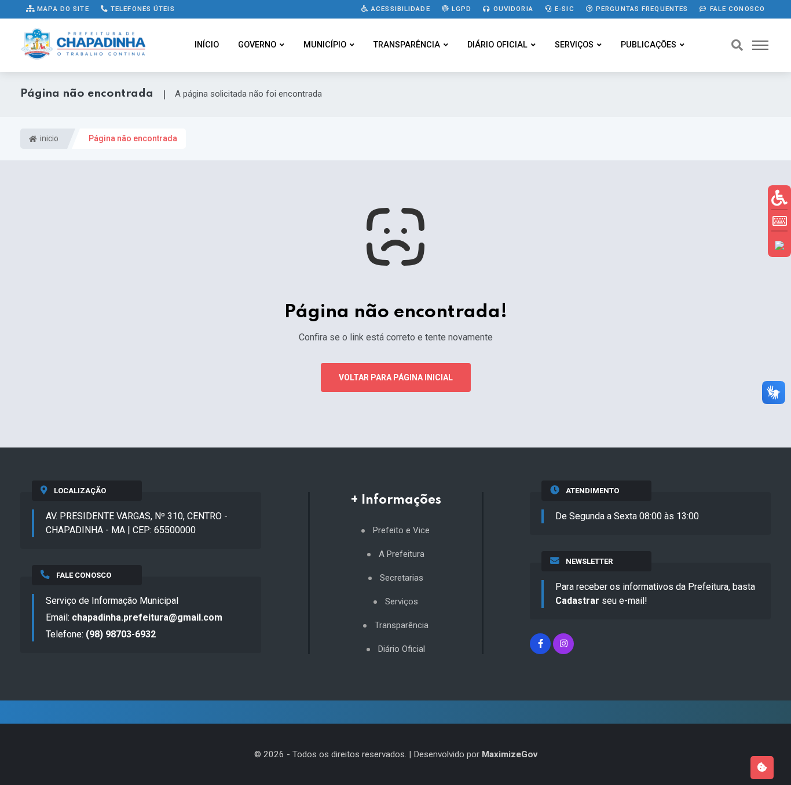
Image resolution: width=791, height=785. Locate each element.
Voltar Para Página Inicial (396, 377)
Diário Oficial (497, 45)
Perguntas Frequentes (641, 9)
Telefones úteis (141, 9)
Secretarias (401, 578)
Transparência (406, 45)
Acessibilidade (399, 9)
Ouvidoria (512, 9)
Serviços (574, 45)
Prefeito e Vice (401, 530)
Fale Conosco (736, 9)
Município (324, 45)
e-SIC (563, 9)
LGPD (460, 9)
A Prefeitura (401, 554)
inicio (48, 138)
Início (207, 45)
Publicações (648, 45)
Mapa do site (62, 9)
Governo (257, 45)
